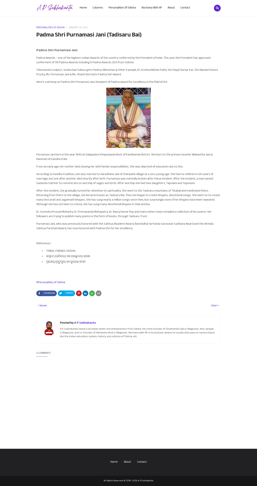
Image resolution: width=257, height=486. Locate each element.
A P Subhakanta (85, 323)
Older (214, 306)
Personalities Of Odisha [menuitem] (122, 8)
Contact (142, 462)
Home (114, 462)
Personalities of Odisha (50, 28)
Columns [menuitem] (98, 8)
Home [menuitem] (83, 8)
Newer (43, 306)
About (127, 462)
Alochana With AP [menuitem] (151, 8)
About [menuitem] (171, 8)
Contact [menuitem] (185, 8)
